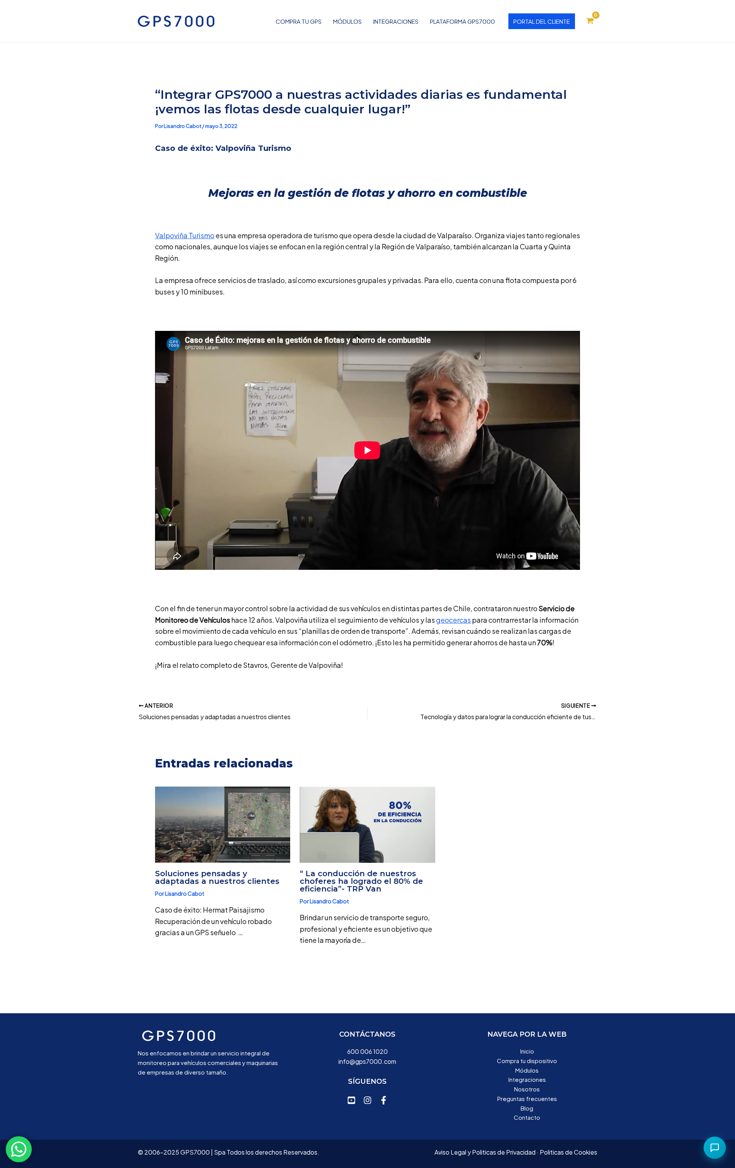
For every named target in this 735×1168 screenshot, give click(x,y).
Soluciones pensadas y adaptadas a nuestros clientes (217, 877)
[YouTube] (351, 1100)
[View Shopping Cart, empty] (590, 21)
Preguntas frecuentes (527, 1098)
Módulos (347, 21)
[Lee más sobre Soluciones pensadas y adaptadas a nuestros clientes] (222, 823)
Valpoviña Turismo (184, 235)
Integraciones (395, 21)
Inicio (527, 1051)
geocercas (453, 619)
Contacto (527, 1117)
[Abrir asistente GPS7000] (715, 1148)
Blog (527, 1108)
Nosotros (527, 1089)
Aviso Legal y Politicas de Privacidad (485, 1152)
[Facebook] (383, 1100)
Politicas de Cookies (568, 1152)
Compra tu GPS (299, 21)
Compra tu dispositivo (527, 1060)
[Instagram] (367, 1100)
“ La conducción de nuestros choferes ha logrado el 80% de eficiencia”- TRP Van (361, 881)
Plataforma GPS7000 (462, 21)
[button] (541, 21)
